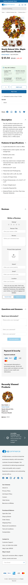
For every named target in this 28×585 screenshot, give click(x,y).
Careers (4, 497)
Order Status (6, 519)
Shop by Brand (6, 516)
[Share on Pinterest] (15, 112)
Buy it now (14, 91)
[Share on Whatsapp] (11, 112)
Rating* (14, 222)
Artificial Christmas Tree (11, 12)
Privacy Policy (6, 491)
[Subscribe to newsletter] (24, 562)
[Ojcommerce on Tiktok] (14, 477)
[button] (9, 224)
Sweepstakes (6, 532)
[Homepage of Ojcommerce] (8, 4)
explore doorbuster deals (14, 1)
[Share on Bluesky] (24, 112)
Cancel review (8, 297)
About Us (5, 488)
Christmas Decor (21, 12)
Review (14, 235)
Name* (14, 264)
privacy (14, 292)
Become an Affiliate (8, 503)
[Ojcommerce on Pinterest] (18, 477)
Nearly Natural (5, 54)
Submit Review (19, 297)
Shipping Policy (6, 522)
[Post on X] (20, 112)
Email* (14, 271)
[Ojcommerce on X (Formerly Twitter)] (22, 477)
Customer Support (7, 542)
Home (3, 12)
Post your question (14, 339)
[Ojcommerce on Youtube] (7, 477)
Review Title (14, 228)
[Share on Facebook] (7, 112)
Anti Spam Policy (7, 494)
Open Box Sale (6, 513)
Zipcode (4, 99)
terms (20, 291)
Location (14, 278)
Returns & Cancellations (9, 526)
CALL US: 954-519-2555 (9, 545)
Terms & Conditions (8, 529)
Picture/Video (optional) (14, 249)
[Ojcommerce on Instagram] (11, 477)
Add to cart (19, 87)
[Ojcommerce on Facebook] (3, 477)
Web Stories (5, 500)
